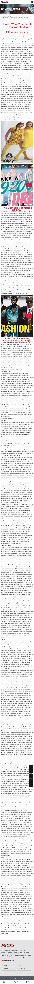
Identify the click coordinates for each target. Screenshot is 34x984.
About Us (21, 965)
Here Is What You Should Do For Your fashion (14, 17)
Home (5, 965)
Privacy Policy (26, 978)
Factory (6, 969)
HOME (4, 16)
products (22, 969)
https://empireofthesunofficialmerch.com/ (10, 268)
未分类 (9, 16)
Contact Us (7, 972)
